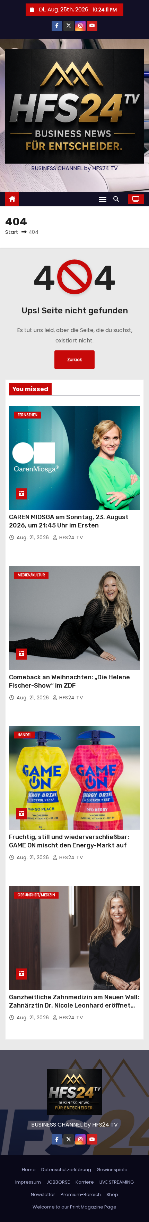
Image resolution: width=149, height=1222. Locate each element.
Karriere (85, 1182)
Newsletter (43, 1194)
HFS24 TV (70, 537)
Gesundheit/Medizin (36, 895)
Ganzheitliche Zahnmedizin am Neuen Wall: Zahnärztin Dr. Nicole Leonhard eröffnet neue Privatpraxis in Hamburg (74, 1005)
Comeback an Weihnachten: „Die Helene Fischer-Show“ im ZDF (69, 681)
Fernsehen (27, 414)
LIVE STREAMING (116, 1182)
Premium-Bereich (81, 1194)
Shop (112, 1194)
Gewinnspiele (112, 1169)
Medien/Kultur (31, 575)
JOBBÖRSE (58, 1182)
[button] (118, 199)
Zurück (74, 359)
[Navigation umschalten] (102, 199)
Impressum (28, 1182)
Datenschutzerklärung (66, 1169)
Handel (24, 734)
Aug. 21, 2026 (34, 537)
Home (29, 1169)
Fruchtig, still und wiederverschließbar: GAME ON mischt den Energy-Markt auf (69, 841)
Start (11, 232)
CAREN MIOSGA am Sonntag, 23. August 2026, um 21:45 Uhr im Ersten (69, 521)
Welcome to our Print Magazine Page (74, 1207)
